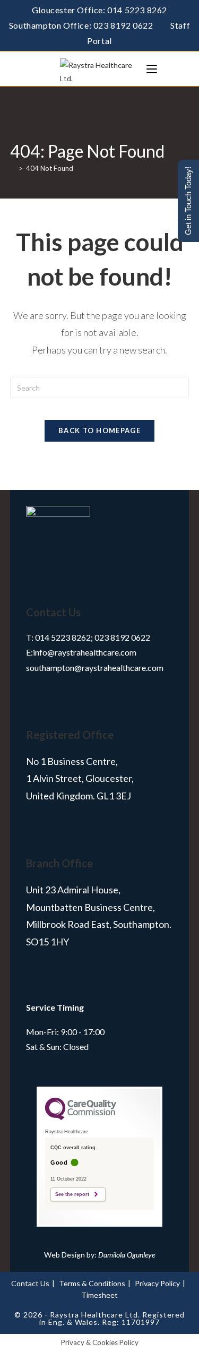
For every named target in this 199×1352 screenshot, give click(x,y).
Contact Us (53, 612)
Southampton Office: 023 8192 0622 (81, 25)
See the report (72, 1194)
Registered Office (70, 734)
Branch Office (59, 863)
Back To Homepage (99, 430)
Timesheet (99, 1294)
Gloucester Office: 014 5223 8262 (99, 10)
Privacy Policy (157, 1283)
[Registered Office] (39, 710)
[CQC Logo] (80, 1117)
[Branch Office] (39, 838)
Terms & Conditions (92, 1283)
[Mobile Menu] (151, 68)
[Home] (12, 168)
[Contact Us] (39, 587)
